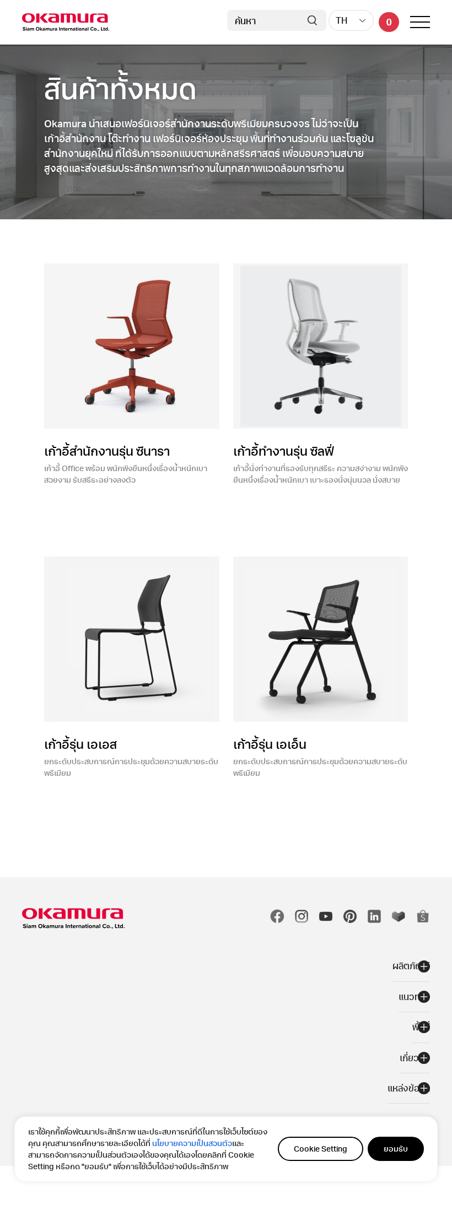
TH (341, 20)
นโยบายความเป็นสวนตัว (192, 1143)
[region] (226, 1149)
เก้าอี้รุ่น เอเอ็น (269, 744)
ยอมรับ (396, 1148)
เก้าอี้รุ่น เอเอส (80, 744)
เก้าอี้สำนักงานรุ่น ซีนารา (107, 450)
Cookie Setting (320, 1148)
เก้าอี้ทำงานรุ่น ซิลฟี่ (283, 450)
